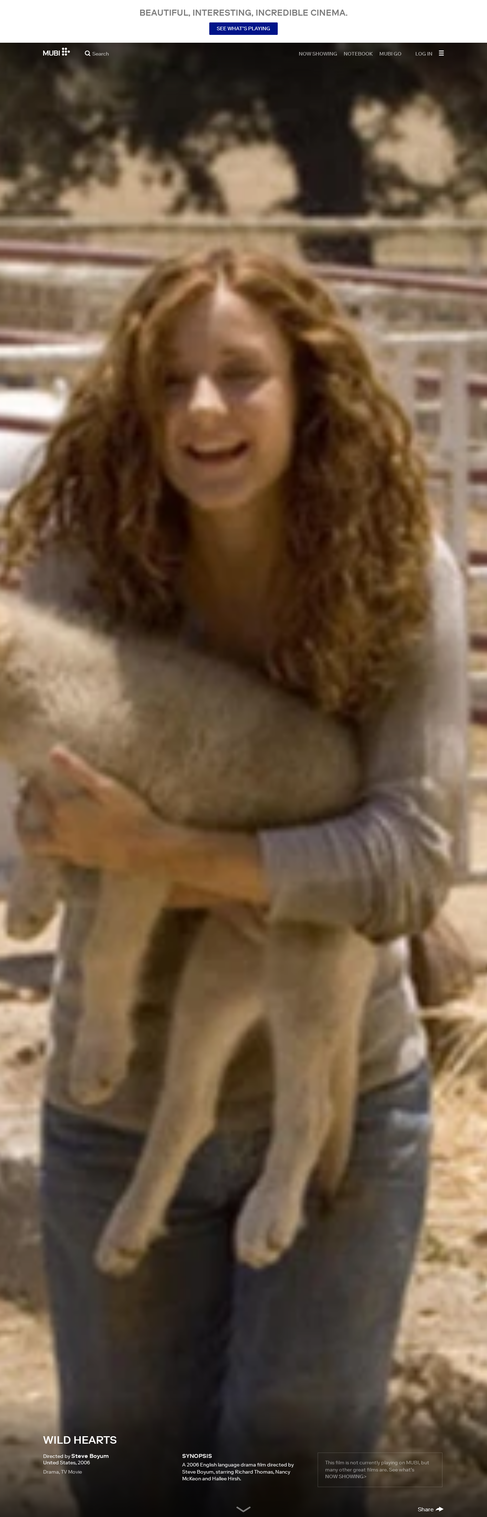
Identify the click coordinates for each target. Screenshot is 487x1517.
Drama (51, 1472)
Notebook (358, 53)
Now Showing (318, 53)
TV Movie (71, 1472)
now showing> (345, 1476)
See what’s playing (243, 28)
